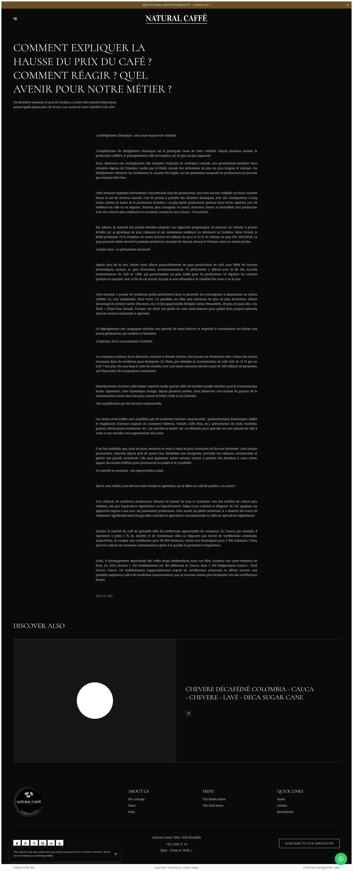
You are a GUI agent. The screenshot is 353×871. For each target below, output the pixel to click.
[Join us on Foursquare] (25, 843)
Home (281, 799)
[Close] (115, 854)
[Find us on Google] (34, 843)
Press (131, 812)
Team (131, 805)
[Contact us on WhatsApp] (341, 859)
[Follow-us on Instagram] (42, 843)
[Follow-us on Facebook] (17, 843)
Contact (282, 805)
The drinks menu (214, 799)
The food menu (213, 805)
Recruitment (285, 812)
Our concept (136, 799)
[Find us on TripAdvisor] (51, 843)
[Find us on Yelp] (59, 843)
